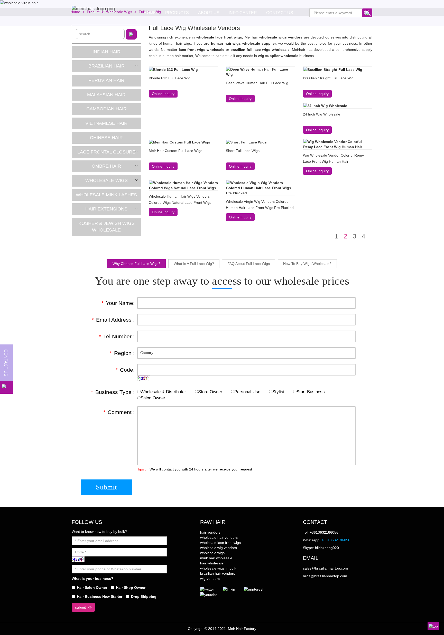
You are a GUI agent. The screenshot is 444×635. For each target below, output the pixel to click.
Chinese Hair (106, 137)
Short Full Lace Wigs (243, 151)
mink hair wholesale (216, 558)
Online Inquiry (163, 94)
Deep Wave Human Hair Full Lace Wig (257, 83)
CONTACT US (279, 13)
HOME (150, 13)
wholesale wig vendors (218, 548)
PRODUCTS (177, 13)
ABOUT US (208, 13)
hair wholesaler (212, 563)
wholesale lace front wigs (220, 543)
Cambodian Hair (106, 108)
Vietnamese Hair (106, 123)
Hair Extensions (106, 208)
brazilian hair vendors (217, 573)
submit (80, 607)
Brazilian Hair (106, 66)
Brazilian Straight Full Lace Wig (328, 78)
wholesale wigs (212, 553)
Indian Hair (106, 51)
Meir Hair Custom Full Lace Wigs (175, 151)
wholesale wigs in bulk (218, 568)
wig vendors (210, 578)
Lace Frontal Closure (106, 152)
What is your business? (92, 578)
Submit (106, 487)
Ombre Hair (106, 166)
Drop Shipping (143, 596)
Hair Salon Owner (92, 587)
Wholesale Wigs (106, 180)
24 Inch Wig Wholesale (321, 114)
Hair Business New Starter (99, 596)
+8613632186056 (335, 540)
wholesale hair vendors (219, 537)
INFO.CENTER (243, 13)
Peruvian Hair (106, 80)
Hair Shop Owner (130, 587)
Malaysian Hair (106, 94)
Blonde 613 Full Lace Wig (169, 78)
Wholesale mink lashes (106, 194)
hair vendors (210, 532)
